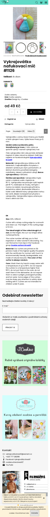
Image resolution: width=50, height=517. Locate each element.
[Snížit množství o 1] (12, 112)
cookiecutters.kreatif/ (14, 462)
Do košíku (37, 112)
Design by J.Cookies (20, 99)
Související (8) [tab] (19, 131)
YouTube (9, 465)
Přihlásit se (10, 327)
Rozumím (34, 513)
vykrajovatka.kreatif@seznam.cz (19, 454)
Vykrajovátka (30, 124)
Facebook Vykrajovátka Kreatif (18, 459)
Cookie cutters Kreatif (21, 245)
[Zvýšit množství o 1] (23, 112)
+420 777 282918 (13, 457)
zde (27, 513)
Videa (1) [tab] (31, 131)
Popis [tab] (8, 131)
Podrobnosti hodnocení (36, 56)
